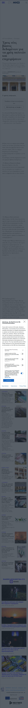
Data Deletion (5, 386)
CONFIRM (8, 380)
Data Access (14, 386)
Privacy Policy (22, 386)
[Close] (24, 322)
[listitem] (14, 350)
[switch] (22, 354)
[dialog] (14, 354)
